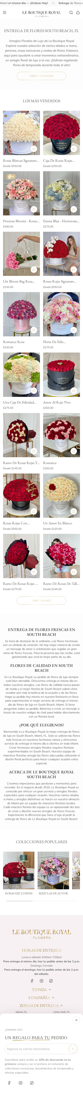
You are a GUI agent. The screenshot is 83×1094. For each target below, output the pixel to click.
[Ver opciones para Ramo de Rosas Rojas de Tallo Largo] (34, 572)
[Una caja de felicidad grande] (21, 374)
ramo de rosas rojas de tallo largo (21, 584)
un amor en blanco (57, 523)
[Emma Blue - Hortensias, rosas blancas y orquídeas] (61, 193)
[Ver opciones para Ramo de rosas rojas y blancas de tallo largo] (34, 451)
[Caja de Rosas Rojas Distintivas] (61, 133)
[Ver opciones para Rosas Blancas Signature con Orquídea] (34, 149)
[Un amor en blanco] (61, 495)
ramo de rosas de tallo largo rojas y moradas (61, 584)
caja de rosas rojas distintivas (57, 161)
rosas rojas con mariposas (15, 523)
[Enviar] (73, 1049)
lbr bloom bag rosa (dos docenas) (17, 281)
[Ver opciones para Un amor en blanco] (74, 511)
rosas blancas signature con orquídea (19, 161)
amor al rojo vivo (57, 402)
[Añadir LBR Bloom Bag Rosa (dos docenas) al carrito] (34, 269)
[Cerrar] (76, 1020)
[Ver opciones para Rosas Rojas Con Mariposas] (34, 511)
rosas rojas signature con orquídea (58, 281)
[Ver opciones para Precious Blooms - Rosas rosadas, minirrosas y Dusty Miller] (34, 209)
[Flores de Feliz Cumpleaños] (61, 314)
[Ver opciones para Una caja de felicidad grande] (34, 390)
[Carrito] (78, 12)
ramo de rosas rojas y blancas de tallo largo (20, 463)
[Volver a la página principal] (41, 934)
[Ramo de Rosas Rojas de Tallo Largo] (21, 556)
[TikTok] (31, 1082)
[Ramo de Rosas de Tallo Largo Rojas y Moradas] (61, 556)
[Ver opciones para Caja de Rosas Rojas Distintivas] (74, 149)
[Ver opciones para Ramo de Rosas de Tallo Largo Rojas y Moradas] (74, 572)
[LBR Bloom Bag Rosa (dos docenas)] (21, 254)
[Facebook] (9, 1082)
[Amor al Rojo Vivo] (61, 374)
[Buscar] (71, 12)
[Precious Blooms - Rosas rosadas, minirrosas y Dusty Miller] (21, 193)
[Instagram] (20, 1082)
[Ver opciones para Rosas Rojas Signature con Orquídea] (74, 269)
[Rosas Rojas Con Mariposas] (21, 495)
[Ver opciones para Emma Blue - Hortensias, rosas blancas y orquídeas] (74, 209)
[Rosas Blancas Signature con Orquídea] (21, 133)
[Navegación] (4, 12)
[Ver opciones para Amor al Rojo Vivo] (74, 390)
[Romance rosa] (21, 314)
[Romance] (61, 435)
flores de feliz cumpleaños (53, 342)
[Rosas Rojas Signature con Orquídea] (61, 254)
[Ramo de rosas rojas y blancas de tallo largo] (21, 435)
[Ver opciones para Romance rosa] (34, 330)
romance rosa (13, 341)
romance (50, 462)
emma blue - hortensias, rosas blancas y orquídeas (60, 221)
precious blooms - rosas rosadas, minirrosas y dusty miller (20, 221)
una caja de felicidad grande (18, 402)
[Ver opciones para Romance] (74, 451)
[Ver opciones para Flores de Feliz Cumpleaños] (74, 330)
